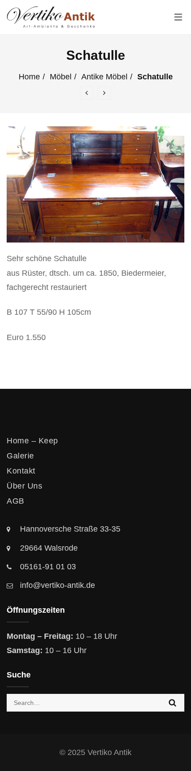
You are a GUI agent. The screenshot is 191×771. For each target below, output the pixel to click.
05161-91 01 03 (48, 566)
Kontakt (21, 470)
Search (172, 703)
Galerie (20, 455)
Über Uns (24, 485)
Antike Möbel (104, 76)
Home (29, 76)
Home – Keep (32, 440)
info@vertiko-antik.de (57, 585)
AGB (15, 501)
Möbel (61, 76)
